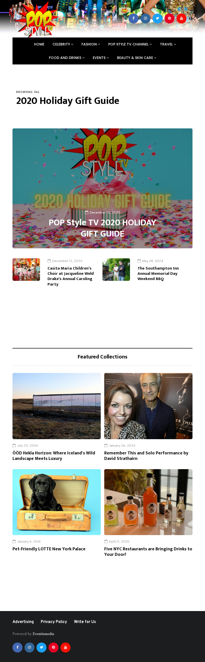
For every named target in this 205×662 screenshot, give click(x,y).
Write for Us (85, 622)
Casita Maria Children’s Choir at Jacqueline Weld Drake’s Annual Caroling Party (71, 276)
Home (39, 44)
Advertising (23, 622)
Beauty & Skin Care (135, 57)
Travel (167, 44)
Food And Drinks (65, 57)
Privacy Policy (54, 622)
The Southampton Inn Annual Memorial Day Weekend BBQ (158, 274)
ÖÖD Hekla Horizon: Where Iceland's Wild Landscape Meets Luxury (53, 456)
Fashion (90, 44)
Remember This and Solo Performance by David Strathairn (146, 456)
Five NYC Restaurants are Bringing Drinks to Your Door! (148, 552)
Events (99, 57)
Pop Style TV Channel (129, 44)
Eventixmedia (43, 634)
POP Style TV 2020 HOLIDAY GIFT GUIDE (102, 228)
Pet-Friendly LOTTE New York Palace (49, 549)
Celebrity (61, 44)
